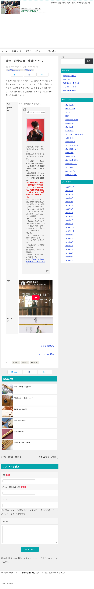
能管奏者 (25, 362)
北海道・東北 (70, 109)
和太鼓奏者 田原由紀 (71, 83)
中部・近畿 (69, 123)
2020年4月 (69, 213)
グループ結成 (70, 156)
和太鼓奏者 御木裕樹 (21, 409)
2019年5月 (69, 246)
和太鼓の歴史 (70, 127)
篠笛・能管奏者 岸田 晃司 (12, 457)
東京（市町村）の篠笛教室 (22, 387)
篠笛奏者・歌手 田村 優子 (23, 443)
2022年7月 (69, 191)
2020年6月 (69, 209)
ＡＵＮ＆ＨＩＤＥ (69, 87)
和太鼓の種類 (70, 142)
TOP (10, 573)
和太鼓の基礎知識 (71, 120)
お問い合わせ (51, 51)
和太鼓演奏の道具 (71, 149)
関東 (67, 116)
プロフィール (16, 51)
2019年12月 (69, 227)
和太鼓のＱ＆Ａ (71, 164)
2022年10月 (69, 187)
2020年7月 (69, 205)
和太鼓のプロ (29, 70)
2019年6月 (69, 242)
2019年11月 (69, 231)
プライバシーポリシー (34, 51)
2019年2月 (69, 257)
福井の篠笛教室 (19, 431)
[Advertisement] (47, 32)
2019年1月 (69, 260)
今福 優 (66, 79)
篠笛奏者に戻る (47, 346)
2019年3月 (69, 253)
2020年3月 (69, 216)
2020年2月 (69, 220)
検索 (62, 57)
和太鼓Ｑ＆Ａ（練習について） (24, 398)
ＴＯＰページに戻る (45, 354)
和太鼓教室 (69, 167)
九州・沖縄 (69, 138)
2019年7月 (69, 238)
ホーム (4, 51)
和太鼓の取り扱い (71, 160)
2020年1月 (69, 224)
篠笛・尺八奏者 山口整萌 (47, 457)
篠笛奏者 (16, 362)
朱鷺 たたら (34, 362)
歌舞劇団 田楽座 (69, 76)
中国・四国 (69, 131)
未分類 (67, 112)
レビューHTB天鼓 (69, 90)
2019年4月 (69, 249)
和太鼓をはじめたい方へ (14, 70)
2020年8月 (69, 202)
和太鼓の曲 (69, 153)
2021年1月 (69, 194)
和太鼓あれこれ (71, 175)
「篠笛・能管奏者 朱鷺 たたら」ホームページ (36, 261)
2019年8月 (69, 235)
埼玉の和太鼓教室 (20, 420)
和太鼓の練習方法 (71, 145)
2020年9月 (69, 198)
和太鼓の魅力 (70, 105)
